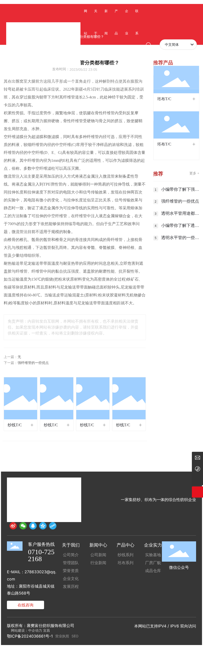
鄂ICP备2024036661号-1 (30, 636)
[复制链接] (52, 525)
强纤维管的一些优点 (33, 363)
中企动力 (35, 630)
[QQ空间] (43, 525)
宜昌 (46, 630)
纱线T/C (15, 425)
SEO (75, 636)
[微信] (23, 525)
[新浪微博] (13, 525)
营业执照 (62, 636)
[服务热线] (197, 468)
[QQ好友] (33, 525)
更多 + (194, 173)
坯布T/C (164, 99)
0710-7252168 (41, 555)
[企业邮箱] (197, 457)
